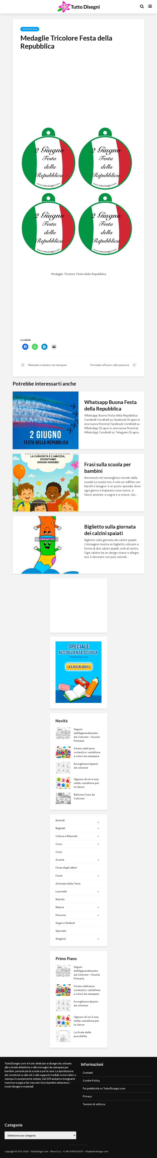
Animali (60, 820)
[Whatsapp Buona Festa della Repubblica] (45, 420)
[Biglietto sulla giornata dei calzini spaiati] (45, 544)
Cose (59, 844)
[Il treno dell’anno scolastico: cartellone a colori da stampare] (63, 752)
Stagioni (61, 938)
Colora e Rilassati (66, 836)
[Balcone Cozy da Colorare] (63, 798)
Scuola (60, 859)
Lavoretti (61, 891)
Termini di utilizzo (94, 1104)
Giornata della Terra (68, 883)
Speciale (61, 931)
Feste (59, 875)
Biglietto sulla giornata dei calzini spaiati (110, 530)
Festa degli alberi (66, 867)
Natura (60, 907)
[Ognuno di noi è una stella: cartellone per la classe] (63, 783)
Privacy (87, 1096)
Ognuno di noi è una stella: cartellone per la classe (86, 783)
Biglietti (60, 828)
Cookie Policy (91, 1080)
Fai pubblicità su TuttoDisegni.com (104, 1088)
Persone (61, 915)
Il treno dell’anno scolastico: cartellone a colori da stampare (87, 752)
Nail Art (60, 899)
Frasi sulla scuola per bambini (107, 467)
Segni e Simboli (65, 923)
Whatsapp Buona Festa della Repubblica (110, 405)
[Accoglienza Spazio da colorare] (63, 767)
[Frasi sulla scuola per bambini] (45, 482)
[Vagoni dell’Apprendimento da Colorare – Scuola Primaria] (63, 733)
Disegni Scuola (29, 29)
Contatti (88, 1072)
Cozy (59, 852)
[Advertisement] (78, 82)
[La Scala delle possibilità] (63, 1035)
